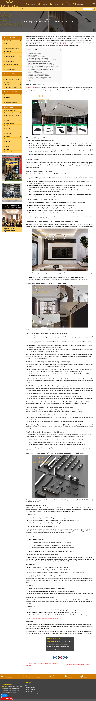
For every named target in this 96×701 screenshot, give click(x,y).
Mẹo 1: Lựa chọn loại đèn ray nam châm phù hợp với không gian (41, 63)
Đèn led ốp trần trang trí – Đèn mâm (12, 79)
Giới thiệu (10, 8)
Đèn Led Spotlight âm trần (10, 110)
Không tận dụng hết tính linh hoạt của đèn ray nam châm (40, 77)
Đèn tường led (7, 128)
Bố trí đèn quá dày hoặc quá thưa (35, 72)
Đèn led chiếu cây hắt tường (10, 46)
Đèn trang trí (29, 8)
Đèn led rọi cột (7, 53)
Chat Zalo (4, 695)
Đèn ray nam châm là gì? (32, 52)
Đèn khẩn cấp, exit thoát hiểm (10, 102)
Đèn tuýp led (6, 120)
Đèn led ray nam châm (9, 144)
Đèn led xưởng (7, 97)
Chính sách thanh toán (30, 686)
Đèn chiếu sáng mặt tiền (9, 69)
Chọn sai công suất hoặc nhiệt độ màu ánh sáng (38, 74)
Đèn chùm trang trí (8, 133)
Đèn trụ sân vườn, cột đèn (10, 59)
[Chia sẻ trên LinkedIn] (64, 657)
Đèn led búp (6, 149)
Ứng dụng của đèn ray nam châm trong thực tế (38, 58)
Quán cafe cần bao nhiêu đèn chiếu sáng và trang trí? (79, 664)
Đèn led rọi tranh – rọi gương (10, 87)
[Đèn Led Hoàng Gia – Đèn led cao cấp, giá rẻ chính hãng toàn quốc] (9, 3)
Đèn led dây (6, 146)
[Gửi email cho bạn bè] (59, 657)
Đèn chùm (6, 77)
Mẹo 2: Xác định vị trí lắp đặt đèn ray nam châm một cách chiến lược (42, 64)
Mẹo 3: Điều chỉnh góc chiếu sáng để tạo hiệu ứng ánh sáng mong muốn (43, 66)
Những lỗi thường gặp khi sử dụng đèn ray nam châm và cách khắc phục (43, 71)
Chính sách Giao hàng (30, 687)
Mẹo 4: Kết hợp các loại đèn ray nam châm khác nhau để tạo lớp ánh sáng (43, 67)
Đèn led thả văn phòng (9, 123)
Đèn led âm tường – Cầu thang (11, 64)
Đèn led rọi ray (7, 141)
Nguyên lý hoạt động (32, 55)
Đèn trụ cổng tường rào (9, 61)
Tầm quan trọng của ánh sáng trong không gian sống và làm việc (42, 60)
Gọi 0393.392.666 (7, 698)
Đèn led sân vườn (19, 8)
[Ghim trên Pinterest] (61, 657)
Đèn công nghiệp (59, 8)
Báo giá (68, 8)
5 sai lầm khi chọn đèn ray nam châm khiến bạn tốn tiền (45, 618)
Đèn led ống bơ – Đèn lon (9, 125)
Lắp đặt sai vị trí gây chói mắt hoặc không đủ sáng (38, 75)
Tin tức (48, 19)
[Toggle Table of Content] (58, 50)
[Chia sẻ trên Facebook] (54, 657)
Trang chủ (4, 8)
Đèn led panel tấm (8, 118)
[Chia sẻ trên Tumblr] (66, 657)
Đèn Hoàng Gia (66, 44)
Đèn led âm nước (7, 40)
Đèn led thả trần (7, 82)
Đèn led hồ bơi (7, 43)
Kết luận (29, 80)
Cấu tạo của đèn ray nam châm (34, 53)
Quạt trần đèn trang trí (9, 131)
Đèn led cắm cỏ (7, 51)
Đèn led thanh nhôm (8, 151)
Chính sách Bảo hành (30, 689)
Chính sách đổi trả (29, 691)
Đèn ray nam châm (30, 87)
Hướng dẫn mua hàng (30, 684)
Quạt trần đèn (48, 8)
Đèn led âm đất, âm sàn (9, 56)
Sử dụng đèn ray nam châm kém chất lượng (37, 78)
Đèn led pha (6, 94)
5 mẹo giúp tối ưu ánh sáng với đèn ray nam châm (38, 61)
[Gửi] (94, 9)
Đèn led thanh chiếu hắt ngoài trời (11, 48)
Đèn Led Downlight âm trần (10, 112)
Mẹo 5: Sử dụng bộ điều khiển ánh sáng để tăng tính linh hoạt (40, 69)
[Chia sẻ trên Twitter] (56, 657)
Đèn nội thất (39, 8)
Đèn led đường (7, 100)
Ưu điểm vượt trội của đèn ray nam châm (36, 56)
